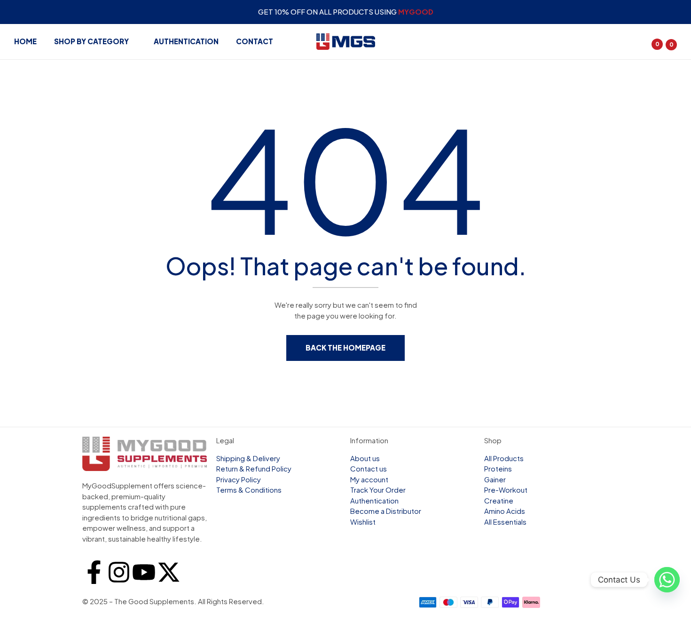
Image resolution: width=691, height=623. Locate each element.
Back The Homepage (345, 347)
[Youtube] (144, 572)
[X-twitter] (169, 572)
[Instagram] (119, 572)
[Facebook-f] (94, 572)
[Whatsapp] (664, 579)
